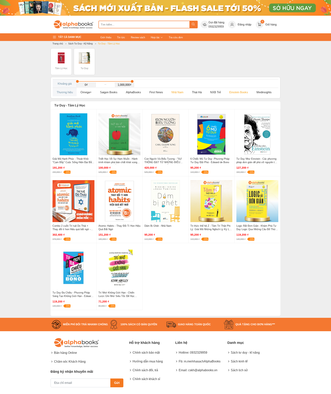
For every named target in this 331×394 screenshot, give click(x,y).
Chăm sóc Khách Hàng (70, 361)
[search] (193, 24)
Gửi (117, 382)
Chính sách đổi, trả (145, 370)
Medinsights (264, 92)
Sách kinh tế (239, 361)
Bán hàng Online (65, 352)
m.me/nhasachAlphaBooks (202, 361)
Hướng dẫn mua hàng (148, 361)
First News (156, 92)
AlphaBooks (133, 92)
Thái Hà (197, 92)
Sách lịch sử (239, 370)
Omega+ (86, 92)
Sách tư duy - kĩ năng (245, 352)
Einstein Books (238, 92)
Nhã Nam (177, 92)
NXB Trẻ (215, 92)
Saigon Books (108, 92)
